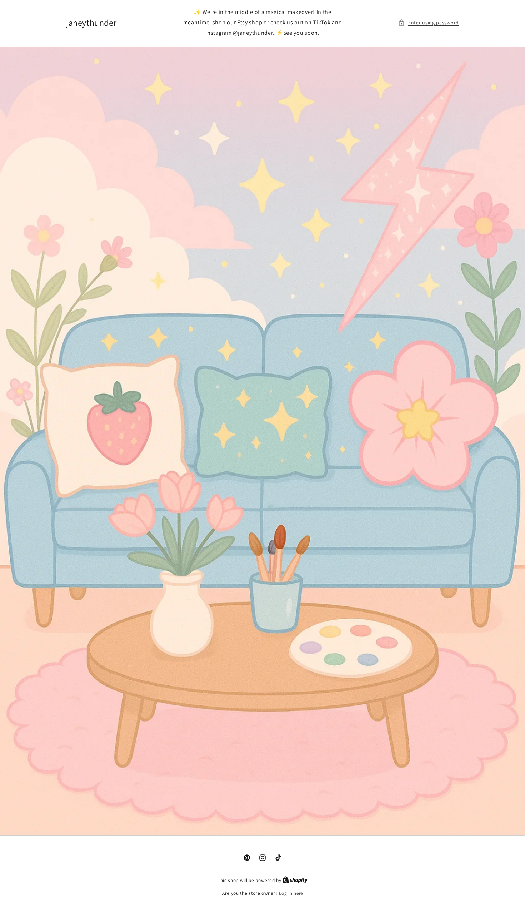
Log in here (291, 893)
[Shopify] (295, 880)
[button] (428, 22)
